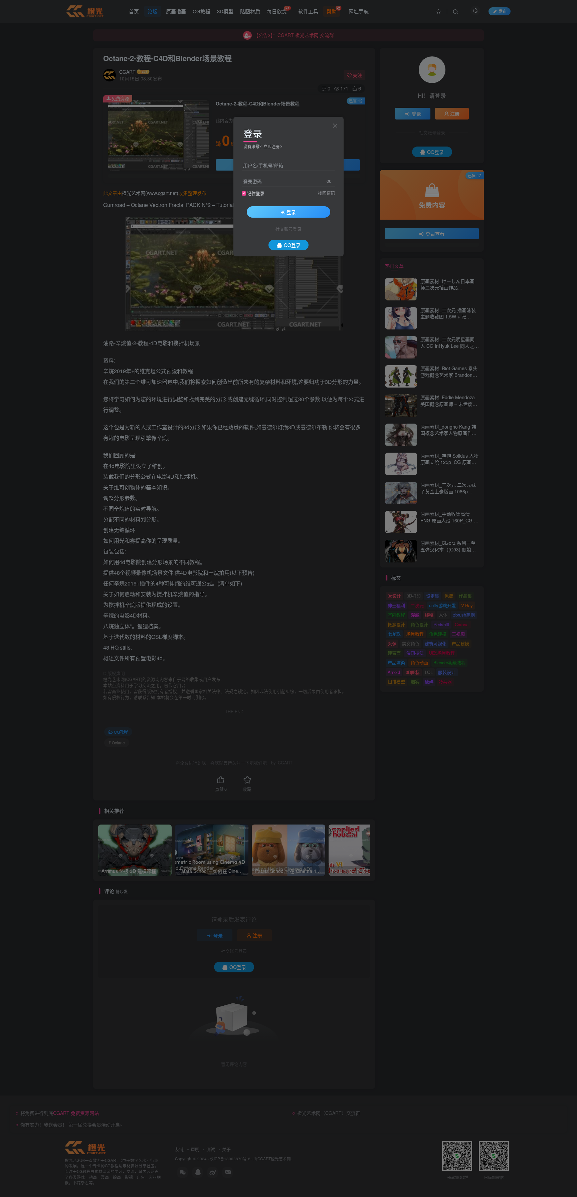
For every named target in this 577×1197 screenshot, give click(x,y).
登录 (291, 211)
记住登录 (255, 193)
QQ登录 (292, 244)
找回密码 (326, 193)
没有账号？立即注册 (261, 146)
